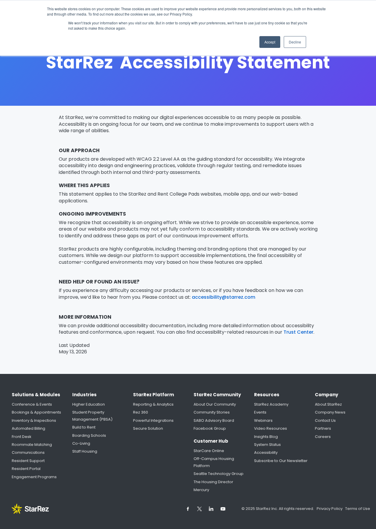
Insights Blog (266, 436)
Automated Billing (28, 428)
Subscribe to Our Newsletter (281, 460)
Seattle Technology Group (219, 473)
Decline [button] (295, 41)
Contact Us (325, 420)
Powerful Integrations (153, 420)
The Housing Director (213, 482)
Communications (28, 452)
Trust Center (298, 332)
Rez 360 (140, 412)
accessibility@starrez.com (223, 297)
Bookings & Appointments (36, 412)
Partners (323, 428)
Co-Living (81, 443)
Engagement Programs (34, 477)
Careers (323, 436)
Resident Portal (26, 468)
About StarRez (328, 404)
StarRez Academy (271, 404)
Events (260, 412)
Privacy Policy (330, 508)
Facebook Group (210, 428)
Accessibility (266, 452)
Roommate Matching (32, 444)
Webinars (263, 420)
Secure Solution (148, 428)
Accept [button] (269, 41)
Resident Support (28, 460)
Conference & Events (32, 404)
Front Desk (21, 436)
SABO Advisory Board (214, 420)
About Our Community (215, 404)
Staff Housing (84, 451)
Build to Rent (83, 427)
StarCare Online (209, 451)
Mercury (201, 490)
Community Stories (212, 412)
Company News (330, 412)
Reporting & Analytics (153, 404)
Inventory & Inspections (34, 420)
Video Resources (270, 428)
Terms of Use (357, 508)
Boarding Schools (89, 435)
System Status (267, 444)
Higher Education (88, 404)
